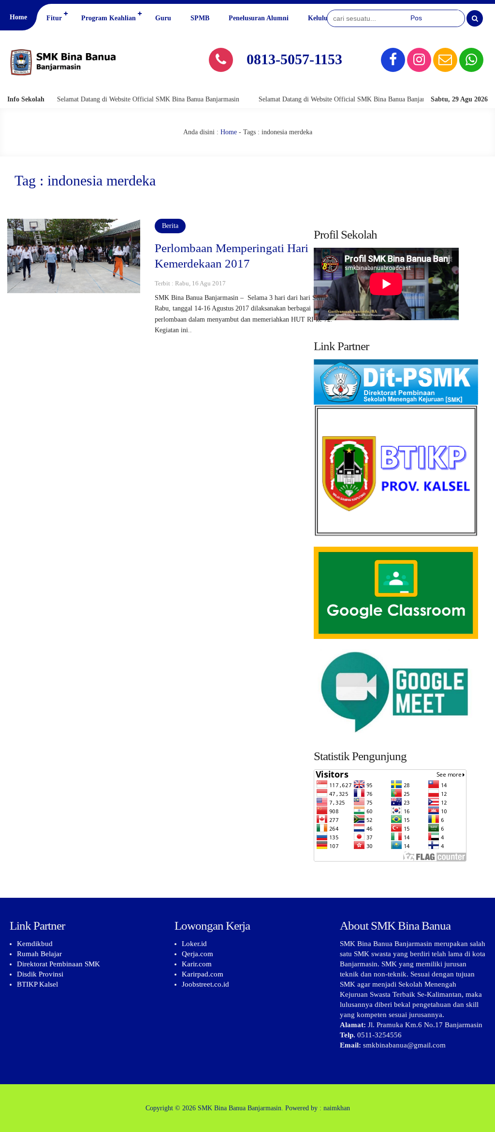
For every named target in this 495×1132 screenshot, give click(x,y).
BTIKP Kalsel (37, 984)
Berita (170, 225)
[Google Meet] (396, 691)
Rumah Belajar (39, 954)
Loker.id (194, 944)
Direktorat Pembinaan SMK (58, 964)
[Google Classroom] (396, 593)
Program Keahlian (108, 18)
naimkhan (336, 1108)
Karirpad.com (202, 974)
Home (18, 17)
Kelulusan (322, 18)
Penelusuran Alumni (259, 18)
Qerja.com (197, 954)
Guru (163, 18)
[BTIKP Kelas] (396, 453)
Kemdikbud (35, 944)
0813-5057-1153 (294, 59)
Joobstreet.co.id (205, 984)
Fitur (54, 18)
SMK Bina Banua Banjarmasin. (240, 1108)
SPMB (199, 18)
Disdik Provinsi (40, 974)
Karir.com (197, 964)
